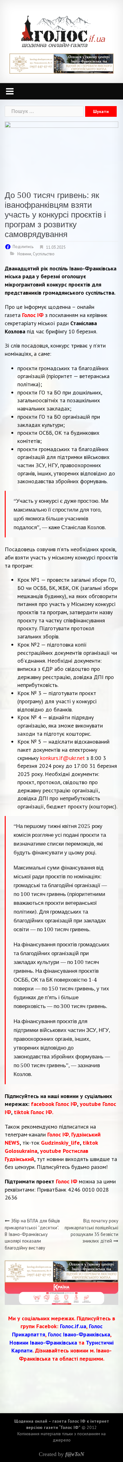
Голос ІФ (33, 315)
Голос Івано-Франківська (79, 1334)
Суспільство (44, 254)
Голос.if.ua (73, 1326)
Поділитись (23, 246)
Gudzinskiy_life (60, 1142)
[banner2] (61, 1293)
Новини (24, 254)
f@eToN (74, 1454)
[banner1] (61, 63)
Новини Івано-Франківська (43, 1342)
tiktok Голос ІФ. (33, 1112)
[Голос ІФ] (63, 31)
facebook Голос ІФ (54, 1104)
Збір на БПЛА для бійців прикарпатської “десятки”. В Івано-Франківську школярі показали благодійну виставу (32, 1234)
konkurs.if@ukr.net (62, 758)
